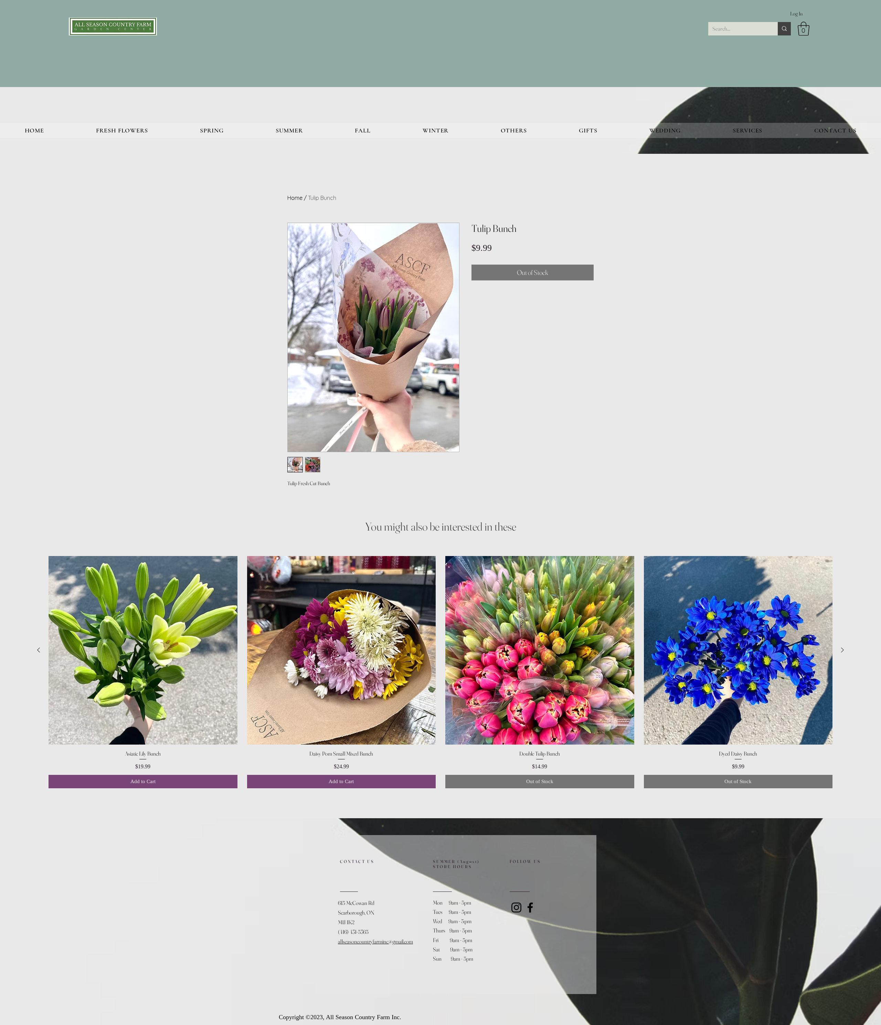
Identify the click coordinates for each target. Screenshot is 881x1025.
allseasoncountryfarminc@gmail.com (375, 941)
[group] (440, 672)
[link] (803, 28)
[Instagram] (516, 907)
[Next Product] (842, 650)
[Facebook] (530, 907)
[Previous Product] (38, 650)
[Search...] (784, 28)
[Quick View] (143, 650)
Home (294, 197)
